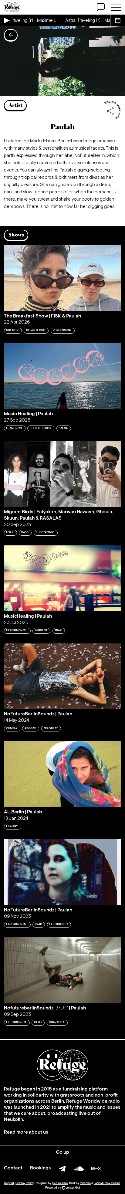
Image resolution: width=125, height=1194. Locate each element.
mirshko (85, 1183)
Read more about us (26, 1132)
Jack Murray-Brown (107, 1183)
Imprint (9, 1183)
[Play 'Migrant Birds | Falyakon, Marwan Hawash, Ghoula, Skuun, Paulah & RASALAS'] (62, 474)
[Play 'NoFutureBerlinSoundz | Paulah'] (62, 676)
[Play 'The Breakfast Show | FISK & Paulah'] (62, 278)
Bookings (40, 1168)
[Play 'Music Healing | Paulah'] (62, 376)
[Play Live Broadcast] (6, 20)
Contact (13, 1168)
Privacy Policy (24, 1183)
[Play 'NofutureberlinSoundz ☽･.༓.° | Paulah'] (62, 970)
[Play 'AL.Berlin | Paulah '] (62, 774)
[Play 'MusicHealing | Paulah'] (62, 578)
